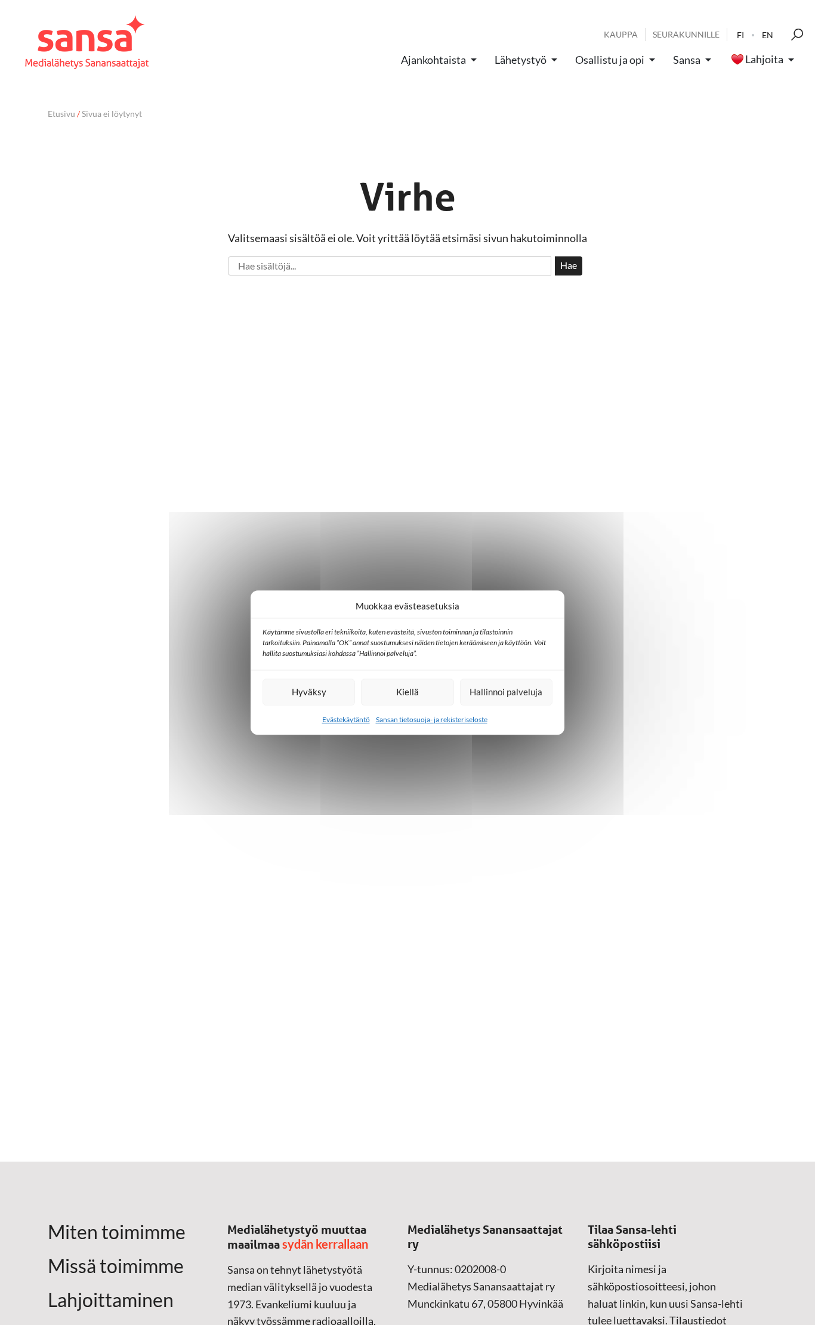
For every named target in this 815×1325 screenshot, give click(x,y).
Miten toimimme (117, 1232)
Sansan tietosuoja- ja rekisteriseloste (431, 719)
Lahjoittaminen (111, 1299)
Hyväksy (309, 691)
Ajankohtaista (433, 59)
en (767, 35)
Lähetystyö (521, 59)
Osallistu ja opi (609, 59)
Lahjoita (764, 60)
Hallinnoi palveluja (506, 691)
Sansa (686, 59)
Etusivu (61, 114)
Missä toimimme (116, 1266)
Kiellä (407, 691)
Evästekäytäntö (346, 719)
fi (740, 35)
